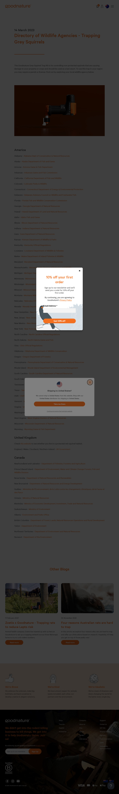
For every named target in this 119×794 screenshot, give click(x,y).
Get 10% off (59, 321)
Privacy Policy (66, 300)
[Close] (79, 271)
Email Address (50, 306)
